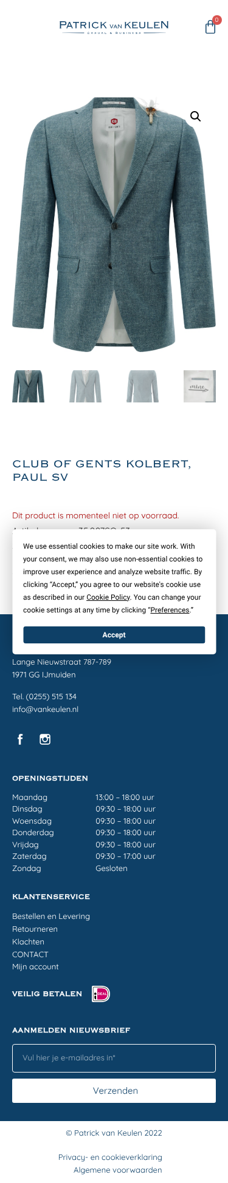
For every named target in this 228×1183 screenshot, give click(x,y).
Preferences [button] (169, 609)
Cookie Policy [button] (108, 596)
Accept (114, 634)
